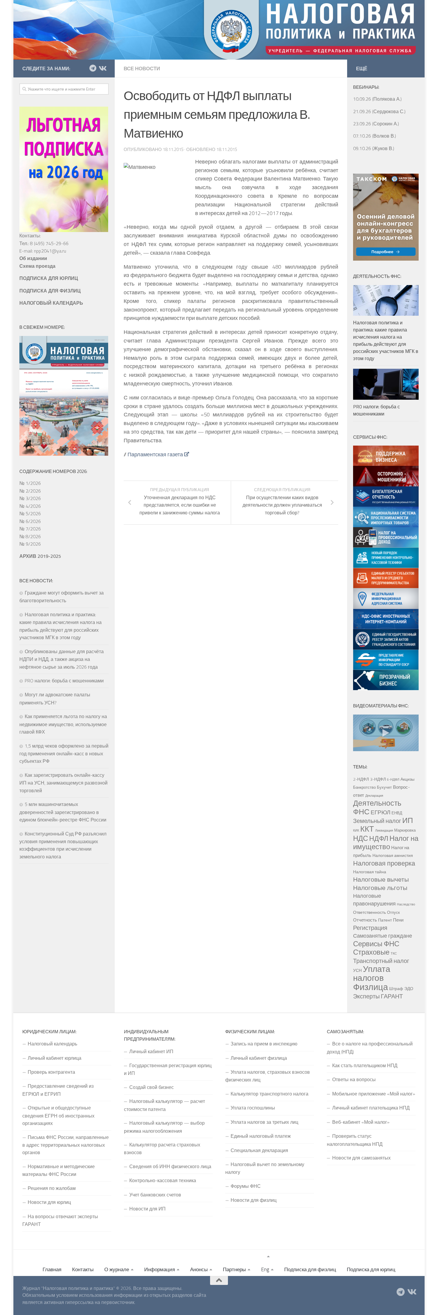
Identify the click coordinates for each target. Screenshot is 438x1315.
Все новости (142, 68)
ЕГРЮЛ (380, 812)
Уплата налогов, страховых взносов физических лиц (267, 1075)
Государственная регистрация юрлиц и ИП (168, 1069)
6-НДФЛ (393, 779)
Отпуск (393, 912)
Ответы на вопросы (354, 1079)
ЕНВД (397, 813)
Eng (265, 1269)
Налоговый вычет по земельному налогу (264, 1168)
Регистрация (370, 927)
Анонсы (199, 1269)
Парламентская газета (155, 454)
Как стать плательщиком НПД (364, 1065)
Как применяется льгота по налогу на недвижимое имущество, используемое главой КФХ (63, 724)
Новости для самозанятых (361, 1157)
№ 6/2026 (30, 521)
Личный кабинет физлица (259, 1058)
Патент (385, 920)
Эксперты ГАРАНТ (378, 996)
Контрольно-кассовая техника (162, 1180)
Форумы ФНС (246, 1186)
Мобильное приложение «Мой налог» (373, 1093)
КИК (356, 830)
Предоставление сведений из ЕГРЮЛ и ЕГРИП (58, 1089)
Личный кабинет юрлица (54, 1058)
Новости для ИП (147, 1208)
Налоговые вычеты (381, 879)
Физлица (370, 986)
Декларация (374, 795)
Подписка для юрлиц (371, 1269)
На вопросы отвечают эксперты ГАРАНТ (60, 1220)
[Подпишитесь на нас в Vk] (102, 68)
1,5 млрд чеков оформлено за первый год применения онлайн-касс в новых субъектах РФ (63, 753)
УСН (357, 970)
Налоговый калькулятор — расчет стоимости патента (164, 1105)
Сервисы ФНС (376, 943)
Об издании (33, 258)
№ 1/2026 (30, 483)
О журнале (116, 1269)
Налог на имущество (385, 842)
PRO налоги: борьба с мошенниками (64, 680)
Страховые (371, 952)
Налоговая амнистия (392, 855)
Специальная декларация (259, 1150)
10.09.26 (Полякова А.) (377, 98)
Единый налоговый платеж (261, 1136)
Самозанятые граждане (382, 935)
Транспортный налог (381, 960)
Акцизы (407, 779)
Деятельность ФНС (377, 807)
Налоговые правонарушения (374, 900)
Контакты (83, 1269)
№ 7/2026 (30, 528)
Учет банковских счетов (155, 1194)
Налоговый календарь (52, 1043)
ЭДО (408, 988)
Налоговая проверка (384, 863)
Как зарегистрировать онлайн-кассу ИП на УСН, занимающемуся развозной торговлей (63, 782)
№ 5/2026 (30, 513)
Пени (398, 919)
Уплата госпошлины (253, 1107)
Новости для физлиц (254, 1200)
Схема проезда (37, 266)
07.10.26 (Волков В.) (374, 135)
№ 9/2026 (30, 543)
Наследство (406, 904)
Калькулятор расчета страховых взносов (162, 1148)
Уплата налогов (371, 973)
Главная (52, 1269)
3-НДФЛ (378, 779)
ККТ (367, 829)
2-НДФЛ (361, 779)
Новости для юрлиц (49, 1202)
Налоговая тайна (369, 872)
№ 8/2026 (30, 536)
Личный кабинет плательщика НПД (371, 1107)
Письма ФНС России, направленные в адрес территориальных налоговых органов (65, 1145)
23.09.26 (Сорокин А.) (376, 123)
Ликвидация (384, 830)
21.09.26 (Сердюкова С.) (379, 111)
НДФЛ (378, 838)
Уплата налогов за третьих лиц (264, 1122)
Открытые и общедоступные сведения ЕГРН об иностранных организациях (58, 1115)
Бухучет (384, 787)
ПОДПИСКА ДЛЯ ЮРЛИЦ (48, 278)
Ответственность (369, 912)
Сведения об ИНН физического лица (170, 1166)
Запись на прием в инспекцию (264, 1043)
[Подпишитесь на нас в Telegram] (92, 68)
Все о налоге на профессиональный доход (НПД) (370, 1047)
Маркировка (405, 830)
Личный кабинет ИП (151, 1051)
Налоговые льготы (380, 887)
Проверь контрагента (51, 1072)
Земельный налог (377, 820)
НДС (360, 838)
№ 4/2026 (30, 506)
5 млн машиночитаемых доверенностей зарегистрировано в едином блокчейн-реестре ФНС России (62, 812)
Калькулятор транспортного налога (269, 1093)
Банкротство (364, 787)
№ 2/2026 (30, 490)
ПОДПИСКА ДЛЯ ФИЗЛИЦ (50, 290)
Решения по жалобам (52, 1188)
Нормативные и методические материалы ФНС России (58, 1170)
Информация (159, 1269)
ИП (407, 820)
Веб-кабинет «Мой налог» (360, 1122)
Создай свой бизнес (151, 1087)
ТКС (394, 953)
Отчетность (365, 919)
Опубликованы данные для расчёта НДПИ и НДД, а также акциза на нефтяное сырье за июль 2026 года (61, 659)
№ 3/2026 (30, 498)
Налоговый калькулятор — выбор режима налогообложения (164, 1126)
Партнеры (234, 1269)
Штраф (396, 988)
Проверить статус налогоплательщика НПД (355, 1139)
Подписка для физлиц (310, 1269)
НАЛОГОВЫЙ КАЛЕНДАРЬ (51, 302)
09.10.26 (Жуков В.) (373, 148)
